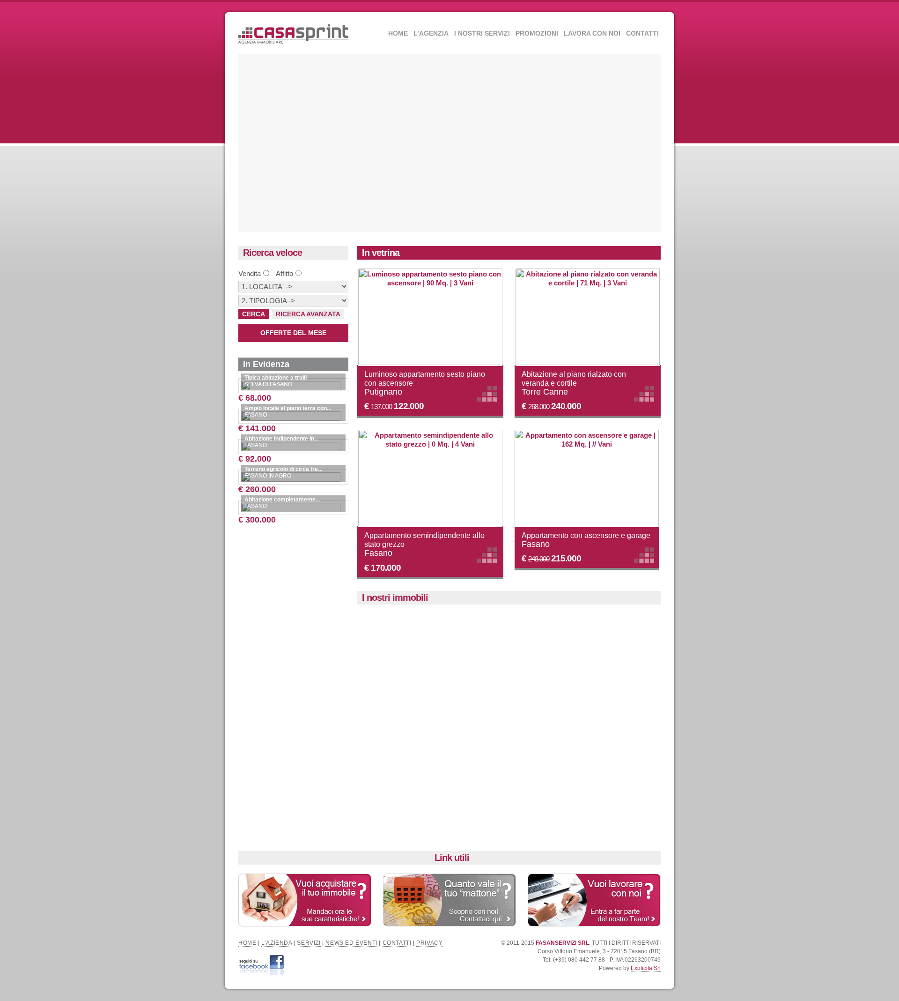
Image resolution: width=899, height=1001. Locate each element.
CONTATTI (397, 943)
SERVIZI (308, 943)
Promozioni (537, 33)
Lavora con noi (592, 33)
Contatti (642, 33)
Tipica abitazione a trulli (275, 377)
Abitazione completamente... (282, 499)
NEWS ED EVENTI (351, 943)
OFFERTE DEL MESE (293, 332)
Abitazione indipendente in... (281, 438)
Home (398, 33)
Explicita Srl (646, 968)
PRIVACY (429, 943)
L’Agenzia (431, 33)
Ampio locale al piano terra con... (287, 408)
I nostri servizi (482, 33)
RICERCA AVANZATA (308, 314)
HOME (247, 943)
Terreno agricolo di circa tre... (283, 469)
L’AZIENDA (276, 943)
